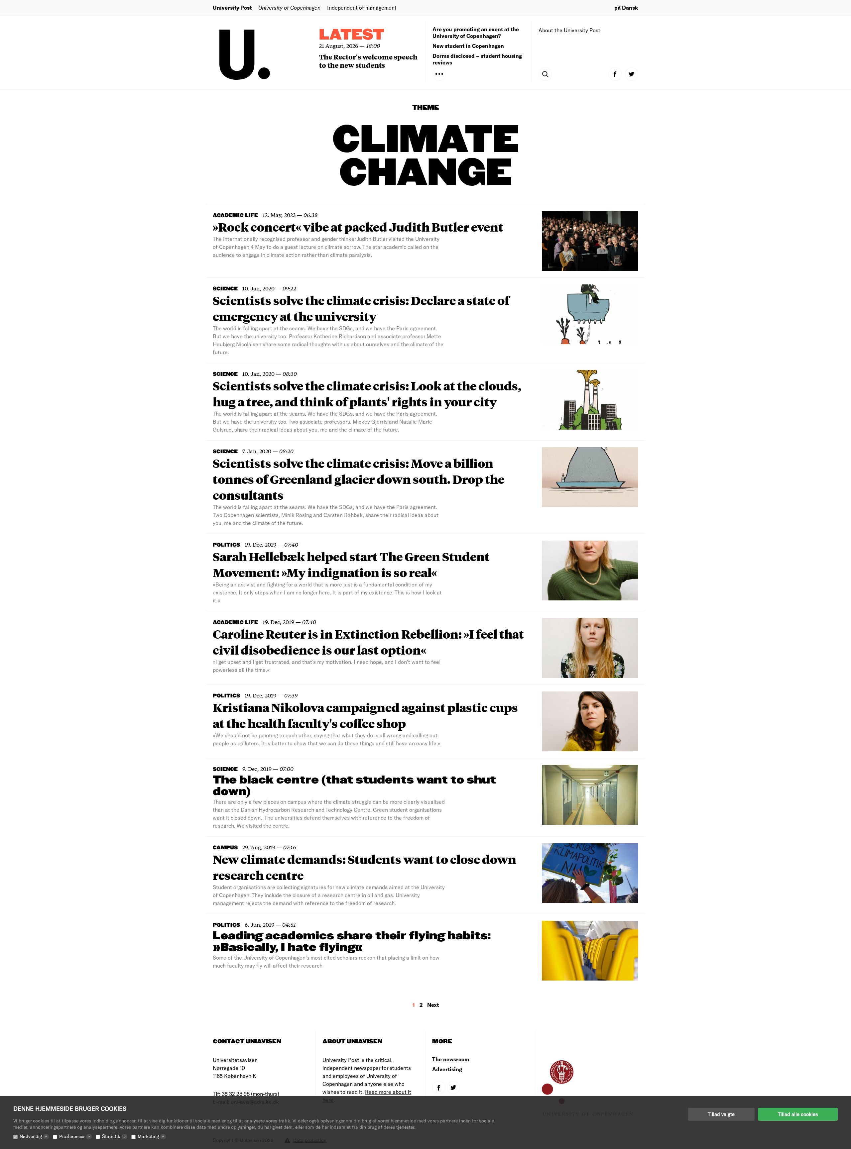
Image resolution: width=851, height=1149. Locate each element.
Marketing (151, 1136)
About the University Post (569, 30)
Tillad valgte (721, 1114)
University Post (232, 7)
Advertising (447, 1069)
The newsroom (450, 1059)
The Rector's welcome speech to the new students (368, 61)
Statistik (113, 1136)
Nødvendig (33, 1136)
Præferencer (74, 1136)
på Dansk (626, 7)
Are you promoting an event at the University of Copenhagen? (475, 32)
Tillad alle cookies (798, 1114)
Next (433, 1004)
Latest (351, 35)
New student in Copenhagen (468, 46)
